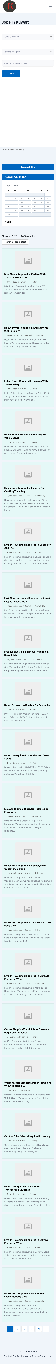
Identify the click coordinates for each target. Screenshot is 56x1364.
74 (39, 1329)
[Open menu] (50, 6)
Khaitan (33, 282)
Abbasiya (39, 873)
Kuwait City (40, 495)
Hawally (33, 442)
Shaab (38, 552)
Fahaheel (36, 1037)
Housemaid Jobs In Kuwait (19, 495)
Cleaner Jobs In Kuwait (17, 816)
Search (11, 73)
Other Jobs (12, 1090)
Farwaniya (36, 816)
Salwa (37, 930)
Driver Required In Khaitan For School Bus (27, 705)
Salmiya (33, 389)
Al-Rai (33, 763)
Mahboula (39, 983)
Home (4, 149)
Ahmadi (39, 335)
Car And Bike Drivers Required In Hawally (27, 1136)
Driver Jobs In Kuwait (16, 282)
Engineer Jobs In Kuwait (18, 659)
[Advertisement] (28, 119)
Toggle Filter (28, 167)
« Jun (8, 222)
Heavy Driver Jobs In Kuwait (19, 335)
